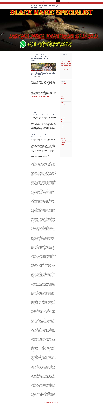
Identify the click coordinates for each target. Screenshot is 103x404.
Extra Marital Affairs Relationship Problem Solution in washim (47, 394)
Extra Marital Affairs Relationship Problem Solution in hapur (42, 246)
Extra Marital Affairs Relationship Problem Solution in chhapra (44, 208)
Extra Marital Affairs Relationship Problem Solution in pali (41, 317)
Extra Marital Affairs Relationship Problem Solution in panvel (44, 321)
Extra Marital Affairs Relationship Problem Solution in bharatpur (44, 190)
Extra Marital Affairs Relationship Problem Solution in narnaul (39, 310)
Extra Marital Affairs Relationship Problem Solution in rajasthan (45, 336)
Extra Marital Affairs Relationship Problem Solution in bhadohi (44, 188)
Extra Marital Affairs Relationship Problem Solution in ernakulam (44, 226)
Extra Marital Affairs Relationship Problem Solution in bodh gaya (44, 200)
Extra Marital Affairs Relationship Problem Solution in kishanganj (42, 271)
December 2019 (63, 83)
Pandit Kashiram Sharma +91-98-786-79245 (45, 7)
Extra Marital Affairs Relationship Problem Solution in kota (40, 276)
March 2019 (62, 102)
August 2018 (63, 117)
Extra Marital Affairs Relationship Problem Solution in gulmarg (41, 239)
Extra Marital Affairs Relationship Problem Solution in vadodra (45, 386)
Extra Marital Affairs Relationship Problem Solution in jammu (46, 257)
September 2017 (63, 140)
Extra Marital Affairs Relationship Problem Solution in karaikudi (47, 265)
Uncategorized (38, 76)
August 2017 (63, 142)
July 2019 (62, 94)
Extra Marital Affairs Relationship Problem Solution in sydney (45, 368)
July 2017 (62, 144)
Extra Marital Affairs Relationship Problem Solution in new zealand (39, 314)
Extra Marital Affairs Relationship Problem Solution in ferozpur (47, 230)
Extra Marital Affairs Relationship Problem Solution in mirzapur (47, 296)
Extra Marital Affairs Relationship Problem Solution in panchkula (40, 319)
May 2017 (62, 148)
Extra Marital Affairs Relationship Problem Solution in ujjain (38, 383)
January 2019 (63, 106)
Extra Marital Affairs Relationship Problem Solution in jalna (46, 255)
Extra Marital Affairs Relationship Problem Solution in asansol (44, 173)
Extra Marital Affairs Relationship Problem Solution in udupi (46, 382)
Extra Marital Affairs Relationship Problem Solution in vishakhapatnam (43, 392)
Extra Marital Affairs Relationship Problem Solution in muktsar (42, 300)
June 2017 (62, 146)
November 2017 (63, 136)
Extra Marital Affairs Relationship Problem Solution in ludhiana (46, 285)
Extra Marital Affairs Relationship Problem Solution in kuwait (38, 280)
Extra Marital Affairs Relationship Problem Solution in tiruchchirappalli (45, 375)
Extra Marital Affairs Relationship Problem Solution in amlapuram (46, 167)
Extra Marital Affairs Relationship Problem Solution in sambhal (42, 346)
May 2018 (62, 123)
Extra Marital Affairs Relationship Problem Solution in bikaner (43, 198)
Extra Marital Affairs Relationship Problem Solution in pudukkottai (46, 331)
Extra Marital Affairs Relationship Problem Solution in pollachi (41, 327)
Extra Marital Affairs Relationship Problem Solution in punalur (39, 332)
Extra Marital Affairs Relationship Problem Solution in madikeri (39, 286)
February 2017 (63, 155)
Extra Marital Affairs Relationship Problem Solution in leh (46, 283)
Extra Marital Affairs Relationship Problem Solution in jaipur (46, 253)
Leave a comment (45, 396)
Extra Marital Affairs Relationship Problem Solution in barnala (41, 183)
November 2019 (63, 85)
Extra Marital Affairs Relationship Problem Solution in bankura (42, 179)
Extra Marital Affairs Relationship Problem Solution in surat (44, 366)
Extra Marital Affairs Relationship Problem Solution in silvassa (40, 357)
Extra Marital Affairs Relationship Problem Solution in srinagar (42, 364)
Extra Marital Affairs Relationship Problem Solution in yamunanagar (39, 395)
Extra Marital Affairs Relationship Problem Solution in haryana (44, 248)
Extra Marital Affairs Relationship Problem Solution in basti (43, 185)
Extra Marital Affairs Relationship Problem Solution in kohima (47, 273)
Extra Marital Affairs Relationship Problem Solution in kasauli (47, 267)
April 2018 (62, 125)
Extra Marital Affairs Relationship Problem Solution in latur (45, 281)
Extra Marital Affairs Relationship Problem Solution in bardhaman (41, 181)
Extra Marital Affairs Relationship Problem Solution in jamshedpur (39, 258)
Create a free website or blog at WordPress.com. (51, 402)
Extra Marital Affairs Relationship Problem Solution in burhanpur (46, 202)
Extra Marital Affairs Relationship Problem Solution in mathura (44, 294)
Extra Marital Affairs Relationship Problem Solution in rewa (45, 340)
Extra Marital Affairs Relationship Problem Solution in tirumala (39, 376)
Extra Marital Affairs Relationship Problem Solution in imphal (44, 250)
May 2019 (62, 98)
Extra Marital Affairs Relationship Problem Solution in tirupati (47, 377)
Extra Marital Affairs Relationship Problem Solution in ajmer (38, 162)
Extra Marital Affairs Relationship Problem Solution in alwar (38, 166)
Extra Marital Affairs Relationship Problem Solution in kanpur (44, 263)
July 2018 (62, 119)
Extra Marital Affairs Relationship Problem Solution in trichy (46, 379)
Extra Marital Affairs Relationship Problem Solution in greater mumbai (46, 236)
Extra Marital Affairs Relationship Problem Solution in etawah (45, 228)
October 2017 (63, 138)
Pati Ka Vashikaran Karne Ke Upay (66, 63)
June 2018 (62, 121)
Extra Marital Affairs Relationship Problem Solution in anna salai (43, 171)
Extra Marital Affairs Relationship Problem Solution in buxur (38, 203)
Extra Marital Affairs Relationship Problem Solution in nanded (47, 309)
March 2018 (62, 127)
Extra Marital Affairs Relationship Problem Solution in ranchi (47, 338)
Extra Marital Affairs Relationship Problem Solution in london (38, 284)
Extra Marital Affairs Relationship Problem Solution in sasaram (41, 350)
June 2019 (62, 96)
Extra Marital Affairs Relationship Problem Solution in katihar (39, 268)
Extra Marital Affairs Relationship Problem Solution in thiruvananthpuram (42, 372)
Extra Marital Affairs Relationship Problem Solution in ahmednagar (45, 161)
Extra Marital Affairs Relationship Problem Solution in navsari (39, 312)
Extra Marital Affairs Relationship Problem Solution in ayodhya (44, 175)
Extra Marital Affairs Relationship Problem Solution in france (38, 231)
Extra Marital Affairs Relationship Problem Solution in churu (43, 213)
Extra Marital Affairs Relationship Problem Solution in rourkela (47, 342)
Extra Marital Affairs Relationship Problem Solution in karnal (38, 266)
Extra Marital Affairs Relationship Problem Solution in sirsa (40, 359)
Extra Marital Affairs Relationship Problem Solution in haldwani (40, 244)
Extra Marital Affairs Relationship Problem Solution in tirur (38, 378)
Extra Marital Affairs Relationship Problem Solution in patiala (47, 323)
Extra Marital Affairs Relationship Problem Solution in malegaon (41, 290)
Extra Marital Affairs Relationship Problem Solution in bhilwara (39, 193)
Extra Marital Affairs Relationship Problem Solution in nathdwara (46, 311)
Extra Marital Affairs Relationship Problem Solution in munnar (41, 302)
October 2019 (63, 87)
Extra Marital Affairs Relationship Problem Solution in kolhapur (39, 274)
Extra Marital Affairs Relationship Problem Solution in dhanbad (40, 221)
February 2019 (63, 104)
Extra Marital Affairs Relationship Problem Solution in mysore (43, 304)
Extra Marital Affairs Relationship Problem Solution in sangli (42, 348)
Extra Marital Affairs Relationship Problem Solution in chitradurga (41, 211)
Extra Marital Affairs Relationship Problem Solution (43, 74)
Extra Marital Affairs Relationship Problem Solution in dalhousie (46, 216)
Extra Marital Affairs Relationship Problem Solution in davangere (39, 217)
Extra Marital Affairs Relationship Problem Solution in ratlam (38, 339)
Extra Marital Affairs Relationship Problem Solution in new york (47, 313)
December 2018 (63, 108)
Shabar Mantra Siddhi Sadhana (65, 61)
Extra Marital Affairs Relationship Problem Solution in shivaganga (40, 355)
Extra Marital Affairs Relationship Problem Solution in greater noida (39, 237)
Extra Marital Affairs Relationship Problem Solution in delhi (40, 219)
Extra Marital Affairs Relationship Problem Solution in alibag (45, 163)
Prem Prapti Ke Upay (64, 67)
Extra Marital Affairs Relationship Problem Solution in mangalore (42, 292)
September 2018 (63, 115)
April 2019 (62, 100)
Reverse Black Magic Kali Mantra (66, 65)
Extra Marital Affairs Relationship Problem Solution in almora (47, 165)
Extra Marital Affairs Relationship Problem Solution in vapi (46, 388)
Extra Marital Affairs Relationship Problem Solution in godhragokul (43, 234)
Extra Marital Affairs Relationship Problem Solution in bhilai (46, 192)
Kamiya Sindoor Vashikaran (65, 69)
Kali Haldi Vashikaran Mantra (65, 71)
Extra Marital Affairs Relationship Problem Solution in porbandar (44, 329)
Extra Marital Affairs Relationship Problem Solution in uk (46, 384)
